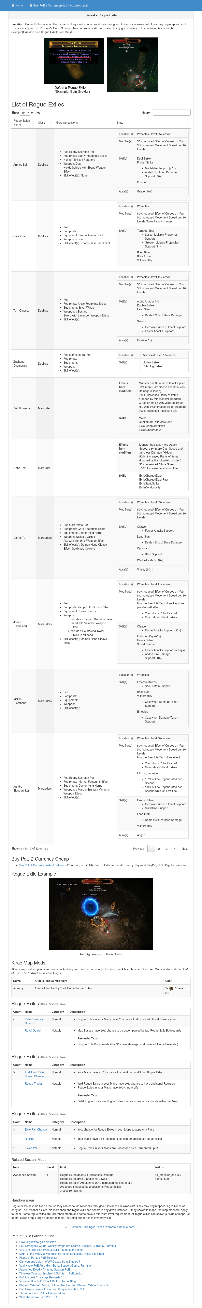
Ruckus (29, 1139)
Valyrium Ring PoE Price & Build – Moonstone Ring (51, 1250)
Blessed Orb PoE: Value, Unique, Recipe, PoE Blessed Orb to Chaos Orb (64, 1285)
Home (19, 5)
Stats (120, 122)
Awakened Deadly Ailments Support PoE (44, 1269)
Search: (147, 112)
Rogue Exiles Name (21, 122)
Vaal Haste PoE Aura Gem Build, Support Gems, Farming (55, 1265)
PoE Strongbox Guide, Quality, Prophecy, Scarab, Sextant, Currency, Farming (67, 1246)
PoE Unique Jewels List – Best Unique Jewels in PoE (52, 1289)
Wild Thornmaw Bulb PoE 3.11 (38, 1297)
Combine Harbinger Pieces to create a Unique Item (102, 1227)
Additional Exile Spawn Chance (34, 1074)
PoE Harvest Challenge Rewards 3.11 (42, 1277)
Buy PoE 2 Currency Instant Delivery (42, 865)
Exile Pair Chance (36, 1129)
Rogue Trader (33, 1083)
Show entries (25, 112)
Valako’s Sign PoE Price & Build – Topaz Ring (47, 1281)
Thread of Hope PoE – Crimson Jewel (42, 1293)
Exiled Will (31, 1148)
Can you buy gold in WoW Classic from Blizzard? (49, 1261)
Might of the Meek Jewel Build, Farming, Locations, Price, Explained (61, 1254)
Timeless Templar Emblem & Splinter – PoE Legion (51, 1273)
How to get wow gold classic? (37, 1242)
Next (185, 849)
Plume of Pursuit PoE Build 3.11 (39, 1257)
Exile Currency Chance (34, 1021)
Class (41, 122)
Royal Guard (33, 1030)
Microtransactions (67, 122)
